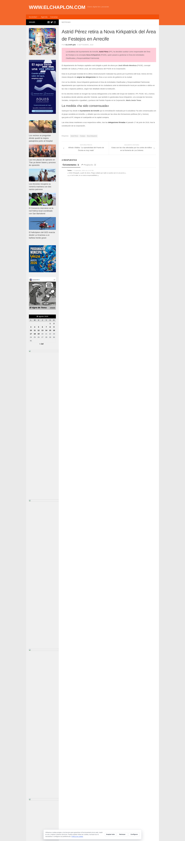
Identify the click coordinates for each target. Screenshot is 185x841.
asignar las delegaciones (86, 77)
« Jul (41, 344)
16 (54, 330)
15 (50, 330)
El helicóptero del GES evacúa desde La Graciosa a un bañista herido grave (42, 235)
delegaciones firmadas (116, 122)
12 (39, 330)
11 (35, 330)
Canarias (54, 17)
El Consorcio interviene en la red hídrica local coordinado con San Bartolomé (41, 211)
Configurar (134, 834)
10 (31, 330)
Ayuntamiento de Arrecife (89, 111)
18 (35, 334)
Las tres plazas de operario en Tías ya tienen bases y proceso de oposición (42, 162)
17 (31, 334)
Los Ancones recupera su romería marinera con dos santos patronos (40, 186)
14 (46, 330)
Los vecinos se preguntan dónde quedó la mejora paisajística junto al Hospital (41, 138)
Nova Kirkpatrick (92, 136)
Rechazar (122, 834)
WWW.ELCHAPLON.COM (57, 7)
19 (39, 334)
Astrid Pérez (104, 52)
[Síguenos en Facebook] (48, 22)
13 (42, 330)
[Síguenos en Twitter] (51, 22)
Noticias (66, 22)
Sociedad (33, 17)
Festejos (82, 136)
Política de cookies (77, 836)
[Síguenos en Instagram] (55, 22)
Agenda (44, 17)
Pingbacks (90, 165)
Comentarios (72, 165)
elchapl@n (71, 45)
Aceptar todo (110, 834)
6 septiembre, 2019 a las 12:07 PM (83, 170)
